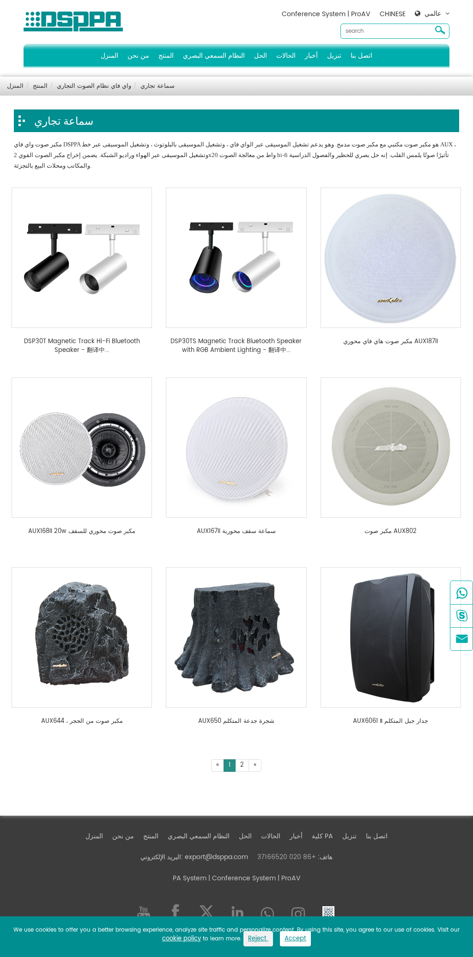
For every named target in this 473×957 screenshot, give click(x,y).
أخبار (311, 55)
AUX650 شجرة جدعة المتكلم (236, 721)
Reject (258, 939)
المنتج (166, 55)
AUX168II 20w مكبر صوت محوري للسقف (81, 531)
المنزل (109, 55)
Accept (295, 939)
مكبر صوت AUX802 (390, 531)
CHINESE (393, 14)
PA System (189, 878)
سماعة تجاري (157, 86)
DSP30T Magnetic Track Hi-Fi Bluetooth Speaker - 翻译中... (82, 346)
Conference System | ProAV (326, 14)
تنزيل (334, 55)
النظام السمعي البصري (214, 55)
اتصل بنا (361, 55)
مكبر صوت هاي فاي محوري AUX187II (390, 341)
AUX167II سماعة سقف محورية (236, 531)
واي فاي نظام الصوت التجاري (94, 86)
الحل (260, 55)
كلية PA (322, 836)
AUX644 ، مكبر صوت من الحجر (82, 721)
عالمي (432, 13)
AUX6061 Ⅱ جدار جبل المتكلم (390, 721)
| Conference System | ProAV (253, 878)
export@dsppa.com (216, 857)
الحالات (286, 55)
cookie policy (181, 939)
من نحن (138, 55)
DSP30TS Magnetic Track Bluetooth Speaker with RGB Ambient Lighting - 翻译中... (236, 346)
